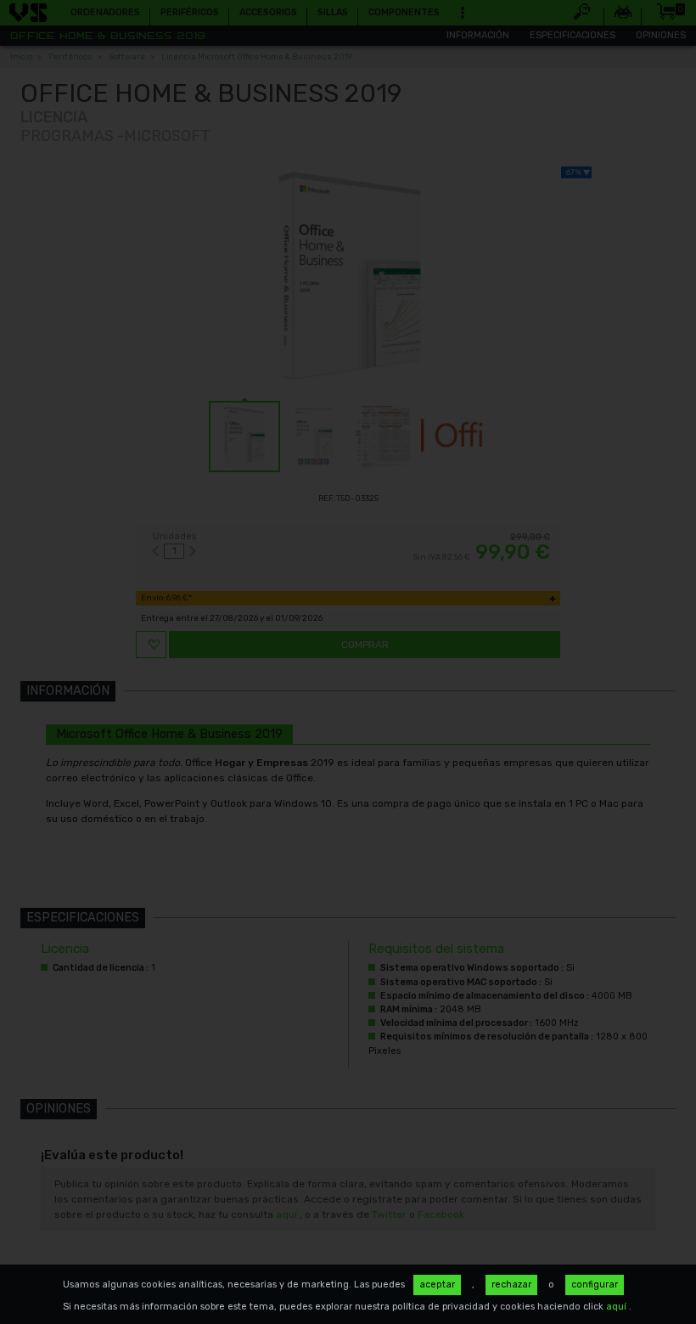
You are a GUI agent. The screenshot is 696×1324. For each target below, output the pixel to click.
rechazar (511, 1284)
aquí (617, 1306)
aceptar (437, 1284)
